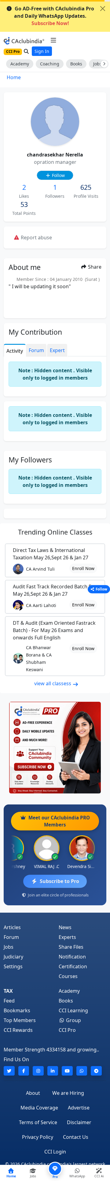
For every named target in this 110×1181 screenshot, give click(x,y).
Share (94, 266)
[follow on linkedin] (52, 1071)
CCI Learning (73, 1010)
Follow (58, 175)
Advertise (79, 1107)
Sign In (42, 51)
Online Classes (55, 532)
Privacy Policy (37, 1137)
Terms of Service (38, 1122)
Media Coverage (39, 1107)
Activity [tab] (14, 351)
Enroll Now (83, 568)
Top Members (20, 1020)
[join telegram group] (96, 1071)
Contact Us (75, 1137)
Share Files (71, 947)
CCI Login (55, 1151)
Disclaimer (79, 1122)
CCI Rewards (18, 1030)
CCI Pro (67, 1030)
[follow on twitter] (9, 1071)
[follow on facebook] (23, 1071)
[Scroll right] (103, 64)
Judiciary (13, 956)
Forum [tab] (36, 350)
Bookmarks (17, 1010)
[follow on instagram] (38, 1071)
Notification (72, 956)
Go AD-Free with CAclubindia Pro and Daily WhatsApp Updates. (54, 16)
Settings (13, 966)
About (33, 1093)
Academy (19, 64)
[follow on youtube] (67, 1071)
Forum (11, 937)
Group (73, 1020)
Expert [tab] (57, 350)
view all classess (53, 683)
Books (76, 64)
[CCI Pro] (55, 748)
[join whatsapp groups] (81, 1071)
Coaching (49, 64)
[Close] (102, 8)
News (65, 927)
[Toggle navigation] (53, 40)
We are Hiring (68, 1093)
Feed (9, 1000)
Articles (12, 927)
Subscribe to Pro (59, 881)
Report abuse (36, 237)
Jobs (8, 947)
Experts (67, 937)
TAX (8, 991)
